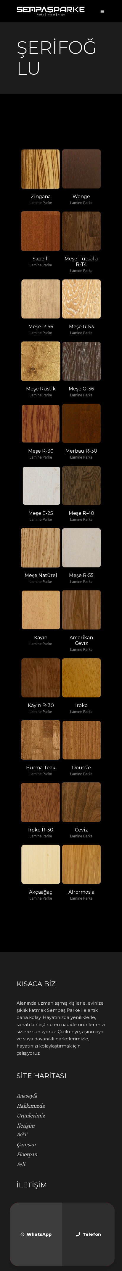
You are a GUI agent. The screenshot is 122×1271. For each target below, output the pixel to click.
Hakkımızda (31, 1106)
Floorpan (27, 1154)
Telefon (92, 1234)
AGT (22, 1134)
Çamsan (26, 1144)
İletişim (26, 1126)
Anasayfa (27, 1096)
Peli (21, 1164)
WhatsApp (39, 1234)
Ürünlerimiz (31, 1116)
